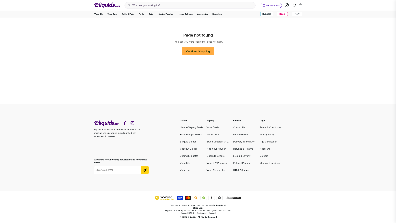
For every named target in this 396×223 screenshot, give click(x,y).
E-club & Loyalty (241, 155)
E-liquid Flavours (215, 155)
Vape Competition (216, 170)
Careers (264, 155)
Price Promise (240, 134)
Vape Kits (185, 163)
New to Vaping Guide (191, 127)
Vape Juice (186, 170)
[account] (287, 5)
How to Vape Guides (191, 134)
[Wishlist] (294, 5)
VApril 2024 (213, 134)
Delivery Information (244, 141)
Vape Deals (213, 127)
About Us (265, 148)
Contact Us (239, 127)
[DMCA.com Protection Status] (233, 198)
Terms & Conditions (270, 127)
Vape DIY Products (217, 163)
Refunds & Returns (243, 148)
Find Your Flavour (216, 148)
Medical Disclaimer (270, 163)
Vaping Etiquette (189, 155)
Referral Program (242, 163)
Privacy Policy (267, 134)
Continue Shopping (198, 51)
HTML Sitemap (241, 170)
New (297, 14)
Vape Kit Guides (188, 148)
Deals (282, 14)
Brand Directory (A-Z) (218, 141)
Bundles (266, 14)
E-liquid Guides (188, 141)
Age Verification (268, 141)
